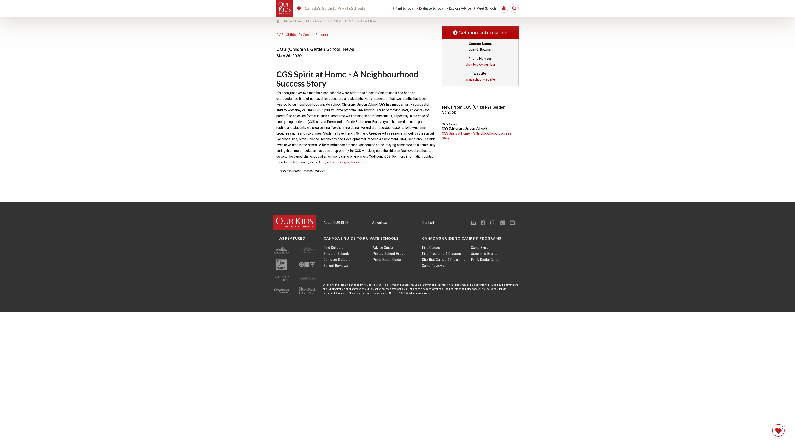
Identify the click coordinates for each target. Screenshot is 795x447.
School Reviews (336, 266)
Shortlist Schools (337, 254)
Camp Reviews (433, 266)
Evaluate (431, 8)
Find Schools (333, 248)
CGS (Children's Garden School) (302, 34)
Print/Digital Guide (387, 260)
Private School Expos (389, 254)
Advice (460, 8)
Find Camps (431, 248)
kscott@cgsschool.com (347, 162)
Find (404, 8)
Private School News (317, 21)
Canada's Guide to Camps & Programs (461, 238)
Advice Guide (383, 248)
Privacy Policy (378, 293)
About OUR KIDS (336, 223)
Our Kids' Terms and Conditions (395, 285)
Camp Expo (479, 248)
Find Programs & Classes (441, 254)
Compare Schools (337, 260)
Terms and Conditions (335, 293)
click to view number (480, 64)
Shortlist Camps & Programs (443, 260)
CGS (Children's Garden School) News (355, 21)
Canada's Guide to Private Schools (361, 238)
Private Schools (293, 21)
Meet (486, 8)
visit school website (480, 79)
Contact (428, 223)
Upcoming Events (484, 254)
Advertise (379, 223)
